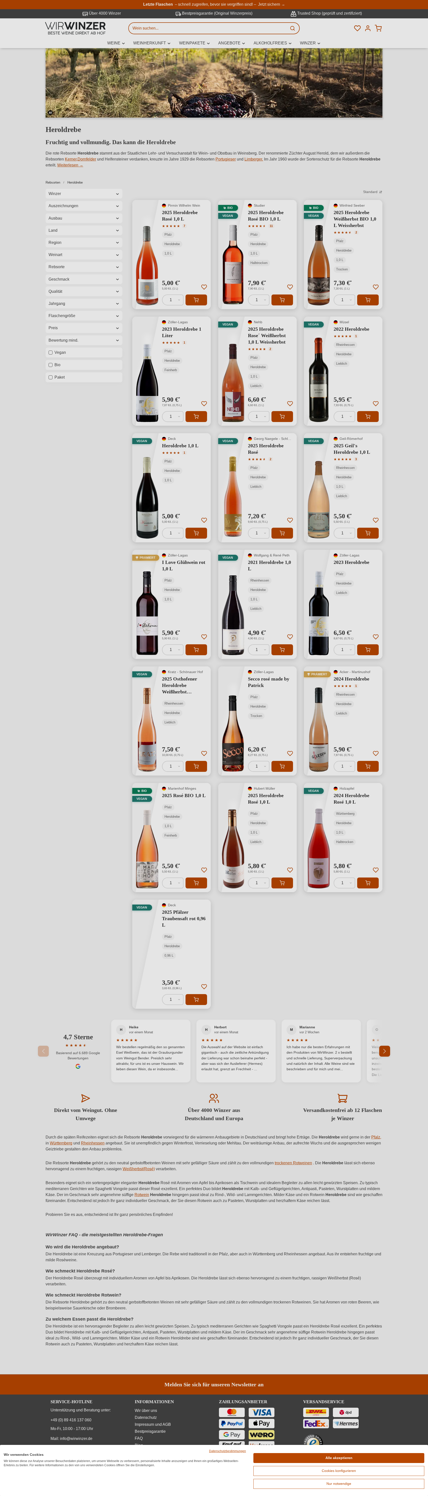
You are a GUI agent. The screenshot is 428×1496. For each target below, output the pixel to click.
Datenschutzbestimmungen (227, 1451)
